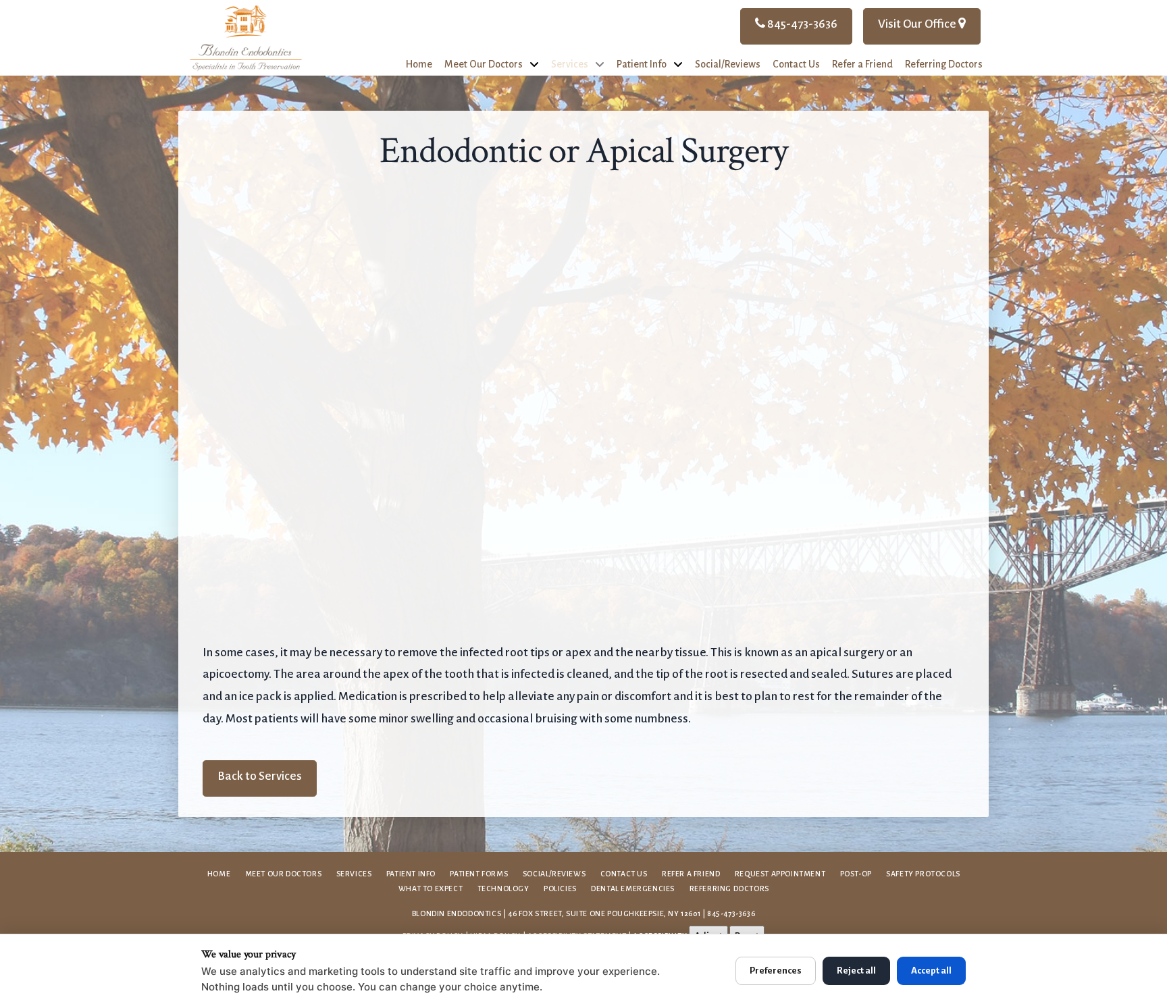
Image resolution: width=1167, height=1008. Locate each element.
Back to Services (259, 776)
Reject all (856, 970)
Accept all (931, 970)
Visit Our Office (918, 24)
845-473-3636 (801, 24)
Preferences (776, 970)
